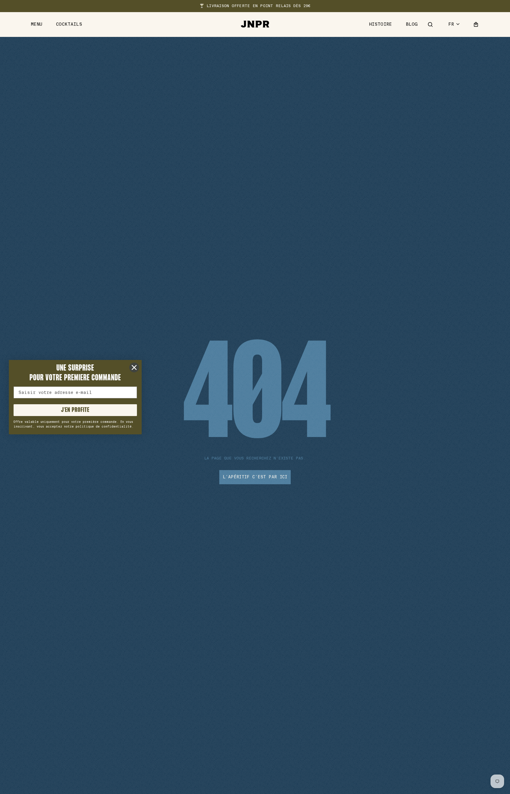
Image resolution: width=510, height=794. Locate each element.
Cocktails (69, 24)
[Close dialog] (134, 367)
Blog (412, 24)
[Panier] (476, 24)
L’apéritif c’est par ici (255, 477)
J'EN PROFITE (75, 410)
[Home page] (255, 24)
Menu (36, 24)
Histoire (380, 24)
